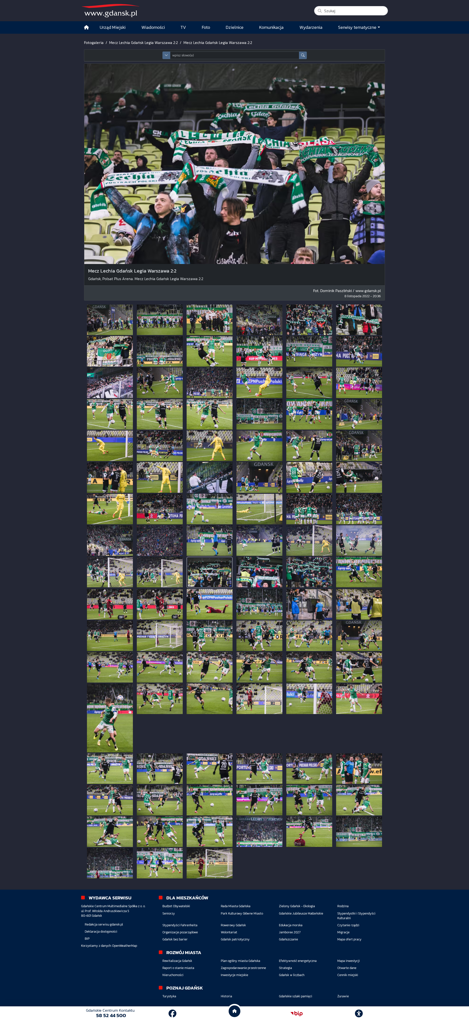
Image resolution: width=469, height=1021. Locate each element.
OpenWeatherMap (124, 945)
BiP (87, 938)
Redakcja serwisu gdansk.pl (104, 924)
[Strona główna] (86, 27)
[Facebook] (172, 1014)
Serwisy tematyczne (357, 27)
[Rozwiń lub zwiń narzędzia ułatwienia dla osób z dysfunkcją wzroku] (359, 1013)
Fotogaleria (94, 42)
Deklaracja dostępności (101, 931)
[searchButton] (303, 55)
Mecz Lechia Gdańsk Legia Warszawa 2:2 (143, 42)
